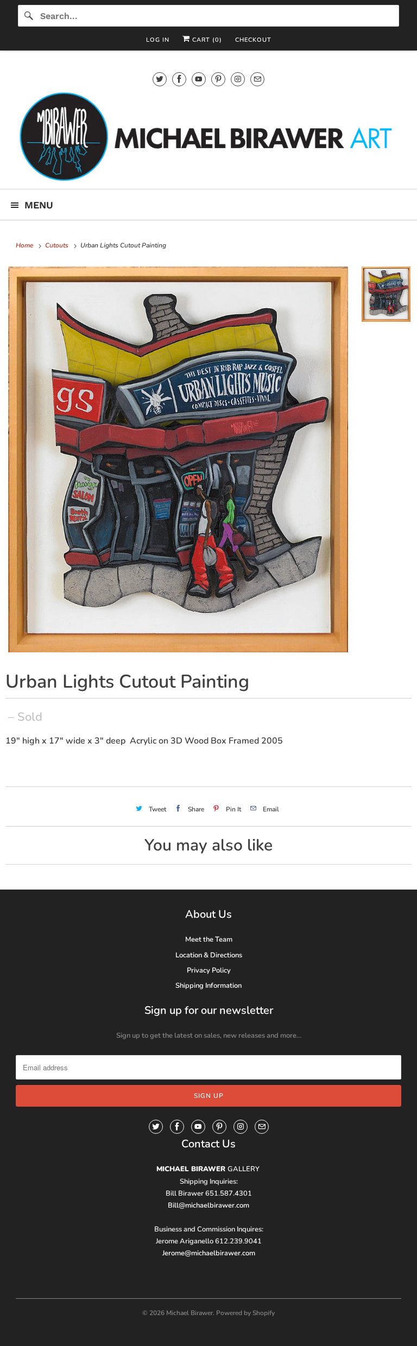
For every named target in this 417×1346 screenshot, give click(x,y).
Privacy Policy (209, 970)
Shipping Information (208, 986)
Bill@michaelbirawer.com (208, 1205)
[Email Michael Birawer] (257, 79)
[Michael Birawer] (208, 136)
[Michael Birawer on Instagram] (238, 79)
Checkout (253, 40)
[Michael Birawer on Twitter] (160, 79)
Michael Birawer (189, 1313)
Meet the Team (208, 939)
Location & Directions (208, 955)
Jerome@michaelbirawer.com (208, 1253)
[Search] (29, 16)
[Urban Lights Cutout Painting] (178, 459)
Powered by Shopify (245, 1313)
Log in (157, 40)
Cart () (206, 40)
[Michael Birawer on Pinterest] (218, 79)
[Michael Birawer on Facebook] (179, 79)
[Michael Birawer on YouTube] (199, 79)
